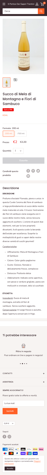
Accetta (10, 468)
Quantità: (7, 150)
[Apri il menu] (4, 4)
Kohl (5, 115)
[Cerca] (41, 11)
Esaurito (23, 160)
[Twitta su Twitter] (38, 171)
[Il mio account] (37, 4)
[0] (42, 4)
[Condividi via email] (28, 176)
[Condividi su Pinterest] (33, 171)
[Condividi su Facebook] (28, 171)
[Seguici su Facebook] (4, 436)
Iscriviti (10, 411)
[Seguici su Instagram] (9, 436)
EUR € (6, 423)
